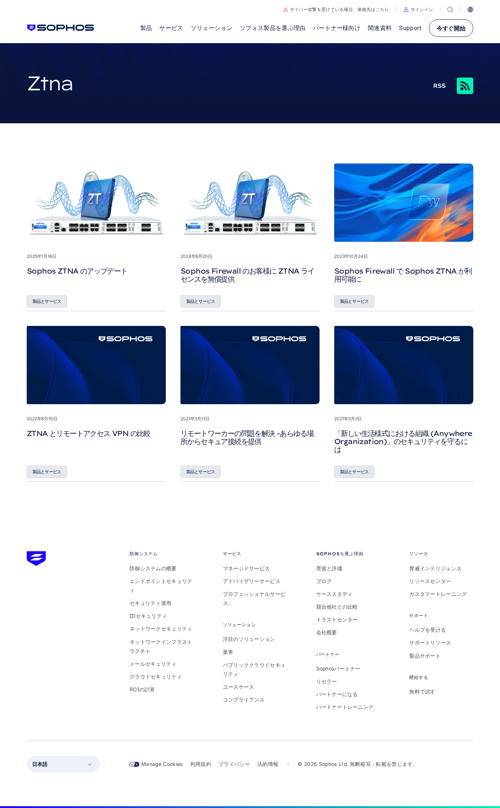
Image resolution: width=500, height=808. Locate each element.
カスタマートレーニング (438, 594)
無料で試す (422, 691)
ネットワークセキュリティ (161, 628)
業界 (228, 652)
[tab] (162, 553)
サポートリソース (430, 642)
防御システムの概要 (153, 568)
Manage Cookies (162, 764)
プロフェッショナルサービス (254, 598)
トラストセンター (337, 619)
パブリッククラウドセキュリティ (254, 669)
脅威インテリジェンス (435, 568)
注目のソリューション (249, 639)
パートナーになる (337, 694)
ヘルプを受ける (427, 630)
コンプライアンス (244, 699)
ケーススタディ (334, 594)
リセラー (326, 681)
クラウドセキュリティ (156, 676)
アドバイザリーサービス (251, 581)
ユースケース (238, 687)
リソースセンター (430, 581)
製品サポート (425, 656)
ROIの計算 (142, 689)
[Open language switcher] (470, 9)
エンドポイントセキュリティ (161, 585)
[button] (418, 9)
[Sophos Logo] (60, 27)
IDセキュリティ (148, 616)
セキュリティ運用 (150, 603)
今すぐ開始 (451, 28)
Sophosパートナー (338, 668)
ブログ (324, 581)
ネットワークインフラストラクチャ (161, 646)
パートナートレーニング (345, 707)
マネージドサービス (246, 568)
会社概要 (326, 632)
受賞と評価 (329, 568)
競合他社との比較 (337, 607)
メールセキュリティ (153, 664)
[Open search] (450, 9)
